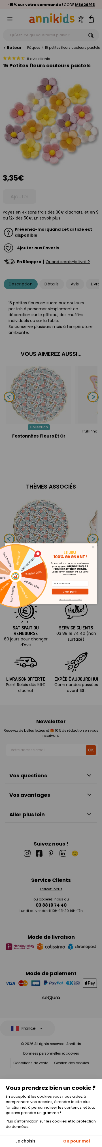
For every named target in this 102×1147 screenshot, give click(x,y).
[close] (93, 547)
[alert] (51, 573)
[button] (70, 591)
